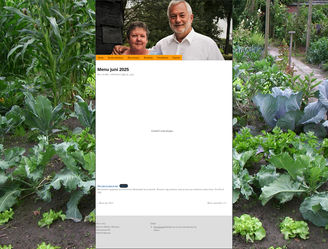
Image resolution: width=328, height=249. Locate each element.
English (176, 57)
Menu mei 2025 (105, 202)
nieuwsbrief (126, 189)
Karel (106, 74)
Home (101, 57)
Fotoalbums (162, 57)
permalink (151, 189)
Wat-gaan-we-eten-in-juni (107, 185)
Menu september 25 (217, 202)
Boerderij (148, 57)
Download (123, 185)
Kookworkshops (115, 57)
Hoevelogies (133, 57)
